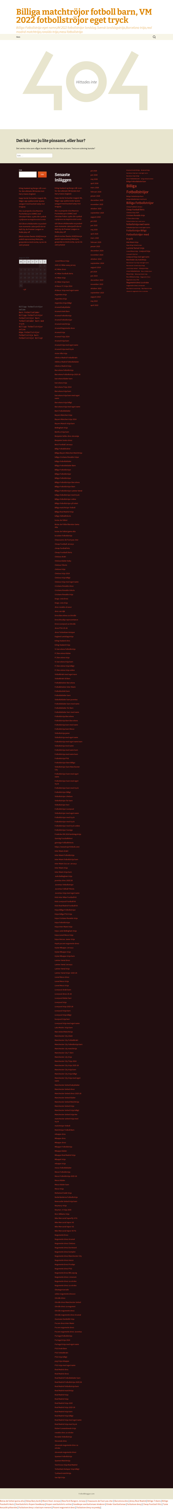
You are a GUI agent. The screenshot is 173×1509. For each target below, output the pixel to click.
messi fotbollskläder (133, 271)
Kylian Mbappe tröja (63, 952)
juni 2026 (94, 175)
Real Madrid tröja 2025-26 (65, 1407)
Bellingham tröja (61, 427)
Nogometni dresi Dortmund (66, 1247)
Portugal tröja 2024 (62, 1340)
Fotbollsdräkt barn (62, 691)
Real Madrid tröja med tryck (66, 1424)
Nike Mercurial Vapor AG (64, 1222)
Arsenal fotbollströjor (63, 320)
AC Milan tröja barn (62, 282)
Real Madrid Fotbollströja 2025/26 (68, 1382)
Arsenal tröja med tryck (64, 349)
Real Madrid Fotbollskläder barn (67, 1378)
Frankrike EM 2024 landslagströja (68, 834)
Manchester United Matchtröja (67, 1102)
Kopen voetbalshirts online (59, 1504)
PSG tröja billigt (61, 1357)
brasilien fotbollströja (63, 535)
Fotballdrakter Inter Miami (65, 687)
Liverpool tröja (144, 251)
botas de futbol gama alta (65, 531)
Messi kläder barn (146, 271)
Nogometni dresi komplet (65, 1252)
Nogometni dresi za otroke (137, 282)
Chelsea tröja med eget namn (67, 582)
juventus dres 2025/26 (64, 880)
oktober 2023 (96, 288)
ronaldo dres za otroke (64, 1432)
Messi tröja (130, 274)
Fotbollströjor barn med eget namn (138, 227)
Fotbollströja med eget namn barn (68, 741)
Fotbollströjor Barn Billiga (65, 762)
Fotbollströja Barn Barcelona (66, 720)
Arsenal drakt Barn (62, 311)
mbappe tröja (143, 268)
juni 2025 (94, 225)
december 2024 (97, 250)
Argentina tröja (61, 294)
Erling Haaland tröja (62, 645)
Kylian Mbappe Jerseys (64, 947)
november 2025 (97, 204)
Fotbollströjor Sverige (64, 830)
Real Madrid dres (61, 1369)
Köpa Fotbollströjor (29, 332)
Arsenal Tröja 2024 (62, 336)
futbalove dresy (134, 1504)
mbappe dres (60, 1134)
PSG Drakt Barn (61, 1348)
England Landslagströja (64, 636)
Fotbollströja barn (28, 335)
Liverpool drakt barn (63, 989)
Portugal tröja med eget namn (67, 1344)
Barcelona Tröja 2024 (63, 387)
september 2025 (97, 213)
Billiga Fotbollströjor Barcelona (67, 482)
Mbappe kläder (61, 1151)
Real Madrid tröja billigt (64, 1415)
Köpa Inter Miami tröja (63, 926)
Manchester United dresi (65, 1089)
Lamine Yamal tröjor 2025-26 (66, 973)
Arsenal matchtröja (133, 170)
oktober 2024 (96, 259)
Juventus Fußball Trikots (64, 889)
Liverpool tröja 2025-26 (64, 1006)
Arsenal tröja (145, 170)
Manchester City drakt (64, 1036)
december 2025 (97, 200)
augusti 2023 (96, 297)
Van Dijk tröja (60, 1477)
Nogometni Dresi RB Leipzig (66, 1273)
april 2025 (94, 234)
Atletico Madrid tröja (63, 366)
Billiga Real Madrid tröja (64, 512)
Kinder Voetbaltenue (116, 1504)
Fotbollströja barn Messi (64, 729)
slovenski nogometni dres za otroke (137, 291)
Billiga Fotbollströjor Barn (135, 196)
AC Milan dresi (60, 269)
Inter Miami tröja (132, 242)
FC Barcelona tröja (132, 218)
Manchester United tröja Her (66, 1114)
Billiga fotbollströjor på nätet (66, 503)
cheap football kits (62, 548)
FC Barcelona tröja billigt (64, 666)
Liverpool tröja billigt (63, 1015)
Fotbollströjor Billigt (136, 230)
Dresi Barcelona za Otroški (65, 615)
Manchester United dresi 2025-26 (68, 1093)
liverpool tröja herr (62, 1019)
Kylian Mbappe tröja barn (65, 956)
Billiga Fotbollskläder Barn (136, 181)
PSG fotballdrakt (61, 1352)
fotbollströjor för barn (64, 800)
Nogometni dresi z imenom (65, 1277)
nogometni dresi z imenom (135, 285)
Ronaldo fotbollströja (63, 1437)
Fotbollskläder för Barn (64, 708)
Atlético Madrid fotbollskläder (67, 362)
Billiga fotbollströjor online (65, 499)
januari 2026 (95, 196)
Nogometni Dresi (145, 277)
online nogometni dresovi (65, 1294)
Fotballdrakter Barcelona (65, 682)
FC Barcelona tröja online (65, 670)
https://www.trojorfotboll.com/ (67, 847)
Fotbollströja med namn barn (66, 750)
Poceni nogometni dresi (64, 1327)
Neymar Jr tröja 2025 (63, 1210)
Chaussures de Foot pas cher (66, 540)
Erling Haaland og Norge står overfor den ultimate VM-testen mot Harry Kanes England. (68, 191)
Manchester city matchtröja (136, 260)
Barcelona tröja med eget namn (67, 406)
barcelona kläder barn (63, 378)
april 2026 (94, 183)
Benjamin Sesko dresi (63, 440)
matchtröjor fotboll (132, 268)
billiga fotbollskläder (147, 179)
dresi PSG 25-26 (61, 628)
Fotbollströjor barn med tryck (67, 788)
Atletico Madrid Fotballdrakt (66, 357)
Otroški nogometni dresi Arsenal (68, 1315)
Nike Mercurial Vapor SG (64, 1226)
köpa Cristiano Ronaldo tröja (66, 918)
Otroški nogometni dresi (64, 1310)
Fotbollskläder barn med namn (135, 221)
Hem (18, 37)
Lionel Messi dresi (62, 977)
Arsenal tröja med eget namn (66, 345)
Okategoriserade (62, 1289)
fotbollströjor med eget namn (67, 813)
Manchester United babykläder (67, 1085)
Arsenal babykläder (62, 307)
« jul (24, 289)
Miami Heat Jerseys (51, 1501)
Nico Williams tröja (132, 277)
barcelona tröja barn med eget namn (137, 173)
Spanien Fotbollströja (63, 1456)
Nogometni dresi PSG (132, 280)
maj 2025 (94, 229)
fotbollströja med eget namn (66, 737)
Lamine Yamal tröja (135, 248)
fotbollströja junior (62, 733)
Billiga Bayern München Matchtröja (68, 453)
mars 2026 (95, 187)
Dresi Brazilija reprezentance (66, 619)
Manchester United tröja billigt (135, 265)
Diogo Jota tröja (61, 603)
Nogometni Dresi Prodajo (65, 1264)
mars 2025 (95, 238)
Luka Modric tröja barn (64, 1027)
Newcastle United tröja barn (66, 1201)
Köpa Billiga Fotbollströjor (134, 245)
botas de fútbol (61, 520)
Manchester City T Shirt (64, 1053)
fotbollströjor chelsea (63, 796)
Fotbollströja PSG (62, 758)
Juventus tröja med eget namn (67, 893)
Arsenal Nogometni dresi (65, 328)
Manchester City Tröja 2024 (65, 1061)
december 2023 (97, 280)
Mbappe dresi (60, 1142)
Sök (20, 170)
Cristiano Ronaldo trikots (65, 590)
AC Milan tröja (60, 277)
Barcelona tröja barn (63, 391)
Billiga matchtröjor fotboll (65, 507)
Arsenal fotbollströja (63, 315)
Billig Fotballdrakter (63, 448)
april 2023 (94, 305)
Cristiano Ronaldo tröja (135, 215)
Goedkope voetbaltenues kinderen (89, 1504)
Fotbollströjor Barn (29, 318)
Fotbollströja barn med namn (66, 725)
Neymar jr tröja (61, 1205)
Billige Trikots (154, 1501)
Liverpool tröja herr (132, 254)
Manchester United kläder (65, 1097)
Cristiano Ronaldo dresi (64, 586)
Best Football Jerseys (64, 444)
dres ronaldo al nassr (63, 607)
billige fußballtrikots (63, 516)
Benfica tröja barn (62, 432)
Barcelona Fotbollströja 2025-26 (67, 374)
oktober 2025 (96, 208)
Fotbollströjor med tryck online (67, 826)
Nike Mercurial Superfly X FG (66, 1218)
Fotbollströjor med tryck (137, 236)
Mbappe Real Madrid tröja (65, 1155)
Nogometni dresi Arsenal (65, 1239)
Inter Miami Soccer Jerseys (66, 863)
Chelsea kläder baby (63, 561)
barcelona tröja (61, 383)
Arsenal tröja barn (62, 341)
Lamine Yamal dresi (62, 960)
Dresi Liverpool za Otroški (65, 624)
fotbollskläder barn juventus (66, 699)
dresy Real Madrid (138, 1501)
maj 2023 (94, 301)
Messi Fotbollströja (62, 1172)
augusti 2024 (96, 267)
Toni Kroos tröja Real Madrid (66, 1465)
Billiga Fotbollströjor (137, 188)
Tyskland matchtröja (63, 1473)
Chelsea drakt (60, 556)
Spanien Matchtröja (62, 1460)
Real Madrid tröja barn (63, 1411)
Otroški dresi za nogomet (65, 1306)
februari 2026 (96, 192)
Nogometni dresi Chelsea (65, 1243)
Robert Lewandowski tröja (65, 1428)
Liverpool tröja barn (63, 1010)
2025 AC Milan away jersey (65, 265)
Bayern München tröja (63, 415)
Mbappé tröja (60, 1159)
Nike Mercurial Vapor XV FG (65, 1231)
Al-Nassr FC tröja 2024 (63, 286)
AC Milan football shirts (64, 273)
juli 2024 (94, 271)
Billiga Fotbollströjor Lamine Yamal (68, 490)
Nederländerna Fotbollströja (66, 1197)
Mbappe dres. (60, 1138)
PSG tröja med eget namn (65, 1365)
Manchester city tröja (63, 1057)
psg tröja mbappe (62, 1361)
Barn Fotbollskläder (133, 179)
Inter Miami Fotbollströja (64, 855)
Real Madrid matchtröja (133, 288)
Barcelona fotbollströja (64, 370)
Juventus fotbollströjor (64, 884)
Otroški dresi (60, 1298)
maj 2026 (94, 179)
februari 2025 (96, 242)
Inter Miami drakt (61, 851)
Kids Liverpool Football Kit (65, 901)
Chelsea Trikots (61, 565)
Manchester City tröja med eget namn (137, 263)
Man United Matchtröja (64, 1031)
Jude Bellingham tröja (63, 876)
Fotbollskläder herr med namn (67, 712)
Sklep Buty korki (33, 1501)
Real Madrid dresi (62, 1373)
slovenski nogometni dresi (65, 1452)
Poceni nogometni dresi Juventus (68, 1331)
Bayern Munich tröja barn (65, 423)
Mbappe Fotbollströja (63, 1146)
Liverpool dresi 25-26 (63, 994)
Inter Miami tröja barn (63, 872)
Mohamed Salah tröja (141, 274)
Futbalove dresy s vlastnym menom (35, 1507)
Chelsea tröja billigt (62, 577)
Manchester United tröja (64, 1106)
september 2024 (97, 263)
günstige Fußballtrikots (64, 842)
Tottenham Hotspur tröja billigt (67, 1469)
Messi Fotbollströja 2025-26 (66, 1176)
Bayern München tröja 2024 (65, 419)
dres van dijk (60, 611)
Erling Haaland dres (62, 640)
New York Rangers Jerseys (74, 1501)
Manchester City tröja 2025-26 (67, 1065)
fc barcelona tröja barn (64, 661)
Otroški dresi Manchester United (68, 1302)
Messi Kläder (60, 1180)
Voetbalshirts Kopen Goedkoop (30, 1504)
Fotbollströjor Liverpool (64, 809)
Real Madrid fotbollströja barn (67, 1386)
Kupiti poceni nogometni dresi (67, 943)
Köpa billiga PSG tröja (63, 914)
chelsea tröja (60, 569)
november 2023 (97, 284)
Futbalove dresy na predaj (88, 1507)
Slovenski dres (61, 1441)
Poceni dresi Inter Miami (64, 1323)
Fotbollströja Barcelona (64, 716)
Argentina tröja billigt (63, 303)
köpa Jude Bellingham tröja (66, 931)
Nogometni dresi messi (64, 1260)
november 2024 (97, 255)
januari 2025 (95, 246)
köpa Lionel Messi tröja (64, 935)
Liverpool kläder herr (63, 998)
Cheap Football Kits (152, 1504)
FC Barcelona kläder (63, 653)
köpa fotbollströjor (62, 922)
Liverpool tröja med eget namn (137, 257)
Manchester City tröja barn (65, 1069)
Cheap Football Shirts (135, 209)
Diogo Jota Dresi (61, 598)
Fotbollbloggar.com (86, 1493)
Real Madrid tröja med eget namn (68, 1420)
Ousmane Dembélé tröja (64, 1319)
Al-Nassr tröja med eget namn (67, 290)
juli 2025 (94, 221)
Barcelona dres (121, 1501)
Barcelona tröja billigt (132, 176)
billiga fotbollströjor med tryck (136, 199)
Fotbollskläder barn (63, 695)
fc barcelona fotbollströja (65, 649)
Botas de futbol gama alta (12, 1501)
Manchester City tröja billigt (66, 1074)
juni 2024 (94, 276)
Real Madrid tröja (147, 288)
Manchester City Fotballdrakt (66, 1040)
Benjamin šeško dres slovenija (67, 436)
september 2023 (97, 292)
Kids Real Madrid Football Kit (66, 905)
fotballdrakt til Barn (62, 678)
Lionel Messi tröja (132, 251)
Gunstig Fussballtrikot (63, 838)
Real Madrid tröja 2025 (64, 1403)
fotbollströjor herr (62, 805)
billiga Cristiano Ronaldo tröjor (67, 457)
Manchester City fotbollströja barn (68, 1044)
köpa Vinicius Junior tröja (65, 939)
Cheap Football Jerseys (134, 207)
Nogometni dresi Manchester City (68, 1256)
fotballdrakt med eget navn (66, 674)
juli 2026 (94, 170)
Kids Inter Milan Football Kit (65, 897)
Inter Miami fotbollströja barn (66, 859)
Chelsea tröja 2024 (132, 213)
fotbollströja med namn (137, 224)
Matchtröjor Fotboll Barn (64, 1130)
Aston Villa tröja (61, 353)
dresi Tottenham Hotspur (65, 632)
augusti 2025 (96, 217)
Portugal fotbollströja (63, 1336)
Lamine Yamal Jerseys (63, 964)
